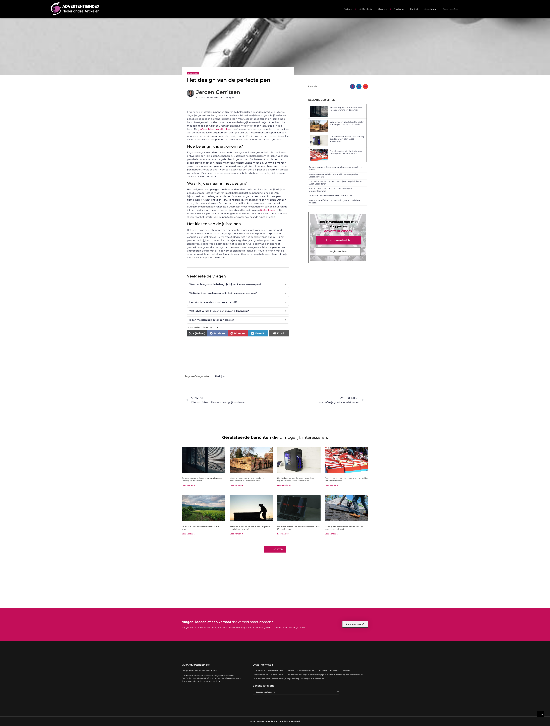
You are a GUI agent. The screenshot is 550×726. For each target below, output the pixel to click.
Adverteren (430, 9)
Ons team (399, 9)
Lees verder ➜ (188, 485)
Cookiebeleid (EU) (305, 670)
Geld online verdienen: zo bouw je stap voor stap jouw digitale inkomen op (289, 679)
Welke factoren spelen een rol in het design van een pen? (237, 293)
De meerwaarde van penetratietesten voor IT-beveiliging (298, 527)
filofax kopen (268, 210)
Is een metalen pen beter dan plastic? (237, 320)
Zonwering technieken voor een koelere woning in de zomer (346, 108)
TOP (541, 714)
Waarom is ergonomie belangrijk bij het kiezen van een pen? (237, 284)
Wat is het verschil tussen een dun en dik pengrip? (237, 311)
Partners (348, 9)
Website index (261, 674)
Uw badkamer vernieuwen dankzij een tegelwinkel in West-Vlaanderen (347, 139)
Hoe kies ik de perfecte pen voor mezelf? (237, 302)
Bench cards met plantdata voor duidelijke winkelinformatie (346, 152)
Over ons (382, 9)
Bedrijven (193, 73)
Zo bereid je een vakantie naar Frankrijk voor (331, 195)
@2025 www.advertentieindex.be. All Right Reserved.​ (275, 721)
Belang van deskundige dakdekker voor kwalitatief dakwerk (344, 527)
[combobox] (474, 9)
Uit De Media (365, 9)
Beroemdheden (275, 670)
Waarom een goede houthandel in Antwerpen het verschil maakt (347, 123)
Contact (414, 9)
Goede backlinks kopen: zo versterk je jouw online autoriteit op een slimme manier (325, 674)
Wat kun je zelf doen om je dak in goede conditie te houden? (334, 201)
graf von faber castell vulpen (214, 129)
